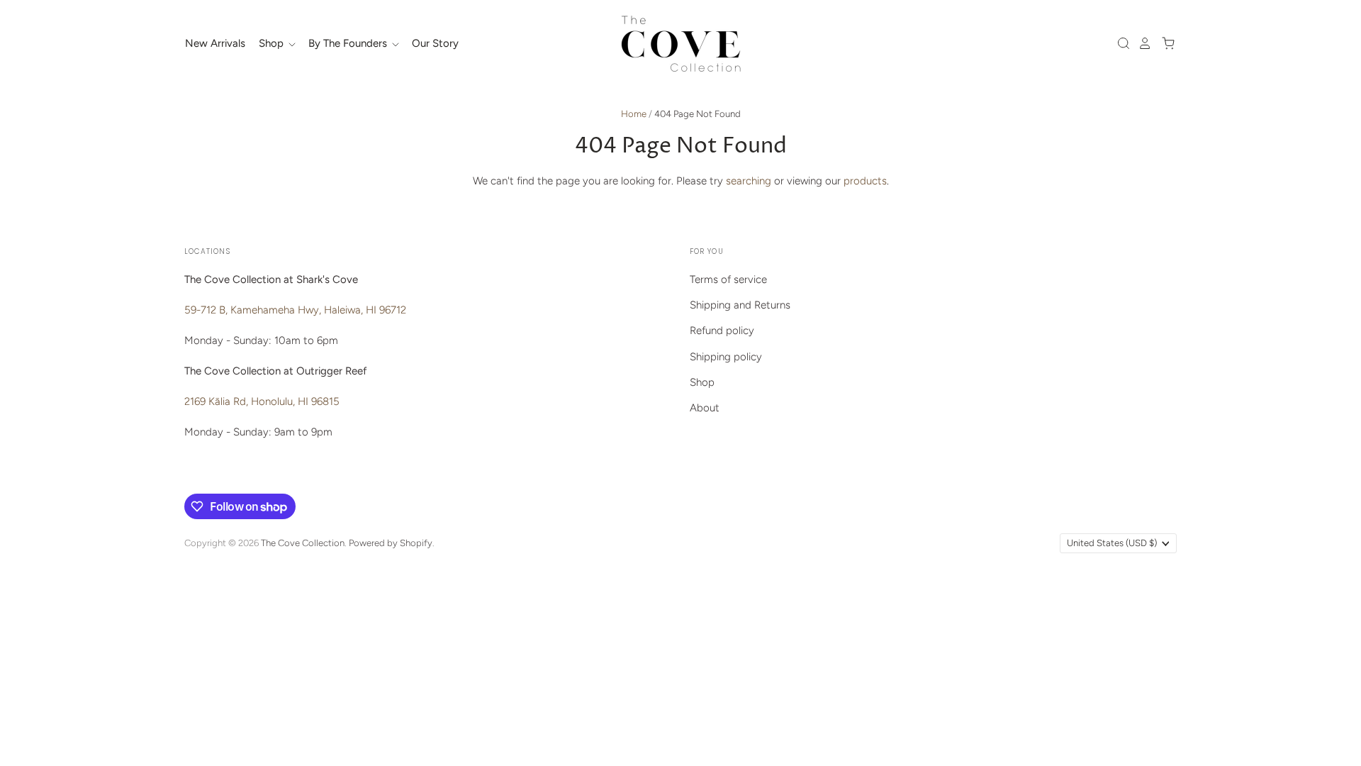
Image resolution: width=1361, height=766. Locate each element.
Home (633, 114)
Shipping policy (726, 356)
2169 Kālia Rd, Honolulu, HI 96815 (262, 401)
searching (748, 180)
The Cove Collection (303, 543)
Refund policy (722, 330)
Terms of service (728, 279)
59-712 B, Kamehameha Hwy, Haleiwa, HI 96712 (295, 310)
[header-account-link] (1141, 43)
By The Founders (349, 43)
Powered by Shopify (390, 543)
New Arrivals (215, 43)
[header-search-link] (1120, 43)
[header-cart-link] (1164, 43)
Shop (272, 43)
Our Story (435, 43)
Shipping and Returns (740, 305)
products (865, 180)
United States (1112, 543)
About (704, 407)
